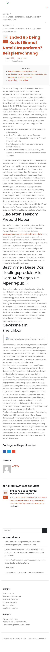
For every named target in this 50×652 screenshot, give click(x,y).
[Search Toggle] (38, 5)
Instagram (10, 645)
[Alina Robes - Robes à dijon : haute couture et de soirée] (13, 5)
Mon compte (8, 593)
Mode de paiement (11, 599)
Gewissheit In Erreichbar (18, 80)
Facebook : (5, 645)
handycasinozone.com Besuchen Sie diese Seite (22, 234)
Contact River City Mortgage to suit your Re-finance (24, 572)
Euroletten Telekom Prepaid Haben (22, 71)
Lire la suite (14, 506)
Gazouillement (9, 451)
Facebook (4, 451)
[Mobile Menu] (5, 5)
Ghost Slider (9, 567)
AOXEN (11, 58)
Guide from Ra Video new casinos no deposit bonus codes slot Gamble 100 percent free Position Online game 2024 (24, 552)
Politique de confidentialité (14, 622)
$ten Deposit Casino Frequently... (32, 503)
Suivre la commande (12, 596)
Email (13, 451)
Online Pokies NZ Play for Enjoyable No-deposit (23, 492)
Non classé (22, 58)
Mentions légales (10, 608)
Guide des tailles (10, 602)
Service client (8, 605)
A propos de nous (10, 619)
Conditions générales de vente (16, 624)
